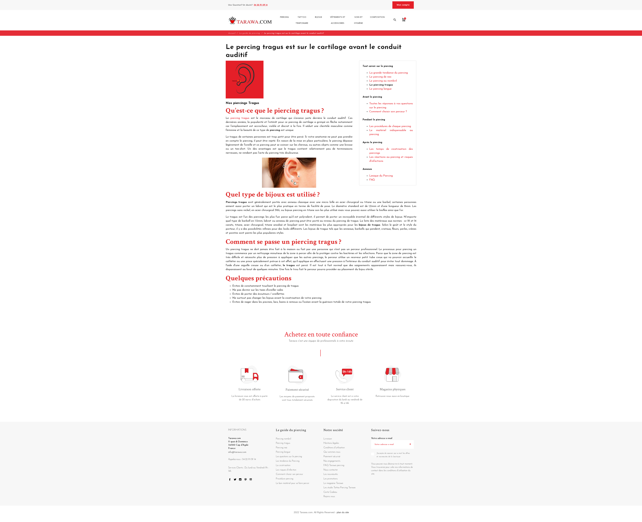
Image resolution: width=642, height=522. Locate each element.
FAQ (372, 180)
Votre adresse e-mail (381, 438)
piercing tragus (239, 118)
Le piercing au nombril (383, 81)
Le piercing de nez (380, 77)
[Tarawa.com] (250, 20)
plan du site (343, 512)
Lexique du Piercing (381, 176)
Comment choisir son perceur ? (388, 111)
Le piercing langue (380, 89)
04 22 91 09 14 (261, 5)
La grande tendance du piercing (388, 73)
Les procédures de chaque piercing (390, 126)
